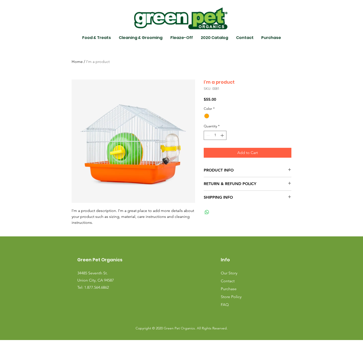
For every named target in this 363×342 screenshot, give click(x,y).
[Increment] (223, 135)
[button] (96, 38)
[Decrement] (207, 135)
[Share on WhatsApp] (207, 212)
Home (77, 61)
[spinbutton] (215, 135)
